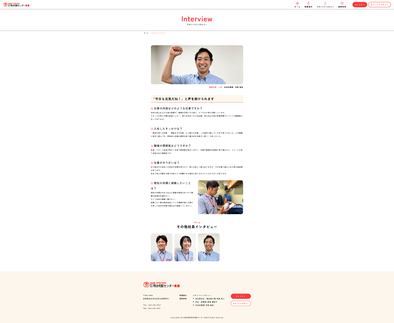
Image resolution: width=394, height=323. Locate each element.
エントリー (360, 4)
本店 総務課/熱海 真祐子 (206, 302)
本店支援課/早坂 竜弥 (204, 305)
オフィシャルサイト (380, 4)
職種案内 (309, 6)
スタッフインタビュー (325, 6)
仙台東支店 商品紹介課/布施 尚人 (210, 298)
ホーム (297, 6)
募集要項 (342, 6)
